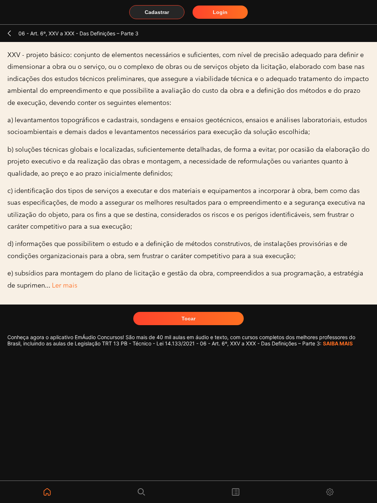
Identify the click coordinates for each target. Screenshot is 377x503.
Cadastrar (157, 12)
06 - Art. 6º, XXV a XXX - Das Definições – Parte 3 (78, 33)
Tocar (188, 318)
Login (220, 12)
